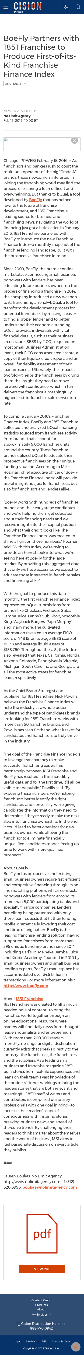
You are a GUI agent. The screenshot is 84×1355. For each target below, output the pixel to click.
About (41, 1309)
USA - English (14, 83)
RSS (44, 1341)
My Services (40, 1314)
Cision (48, 1348)
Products (41, 1305)
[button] (66, 7)
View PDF (42, 1269)
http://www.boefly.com (26, 986)
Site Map (31, 1341)
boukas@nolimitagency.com (49, 1187)
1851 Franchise (29, 999)
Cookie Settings (61, 1341)
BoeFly (35, 200)
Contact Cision (41, 1300)
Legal (17, 1341)
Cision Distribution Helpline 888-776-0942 (42, 1326)
